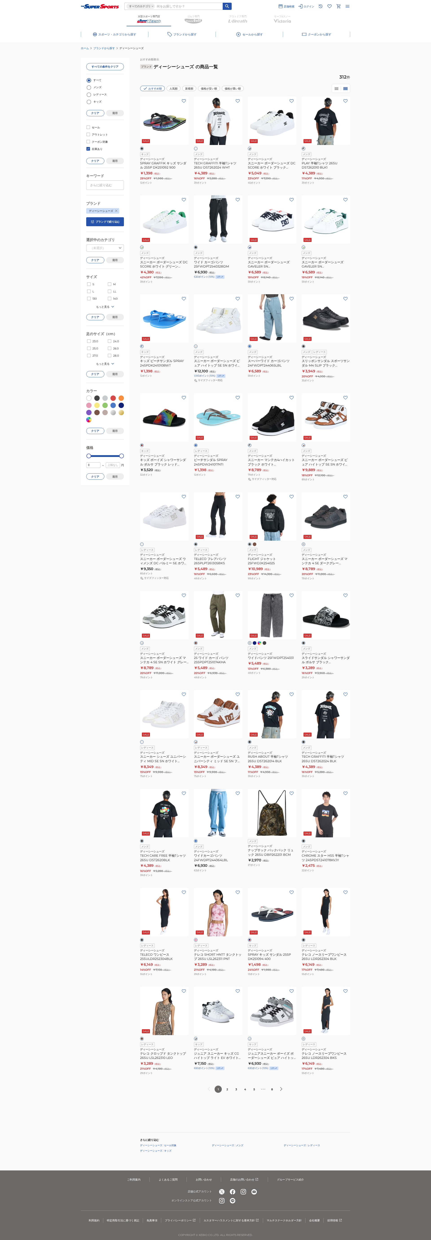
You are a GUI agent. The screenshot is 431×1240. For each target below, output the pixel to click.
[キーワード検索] (227, 6)
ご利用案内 (134, 1179)
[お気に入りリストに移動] (329, 6)
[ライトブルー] (249, 346)
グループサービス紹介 (290, 1179)
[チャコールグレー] (303, 1038)
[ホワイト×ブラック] (249, 148)
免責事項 (152, 1220)
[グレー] (249, 643)
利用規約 (94, 1220)
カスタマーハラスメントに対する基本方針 (229, 1220)
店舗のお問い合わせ (242, 1179)
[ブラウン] (142, 1038)
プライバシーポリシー (178, 1220)
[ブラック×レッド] (142, 445)
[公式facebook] (232, 1191)
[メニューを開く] (347, 6)
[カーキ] (254, 544)
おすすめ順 (155, 88)
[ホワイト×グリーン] (142, 247)
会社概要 (314, 1220)
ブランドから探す (104, 48)
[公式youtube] (254, 1191)
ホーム (85, 48)
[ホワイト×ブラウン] (303, 445)
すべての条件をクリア (105, 66)
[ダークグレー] (303, 544)
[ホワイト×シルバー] (196, 346)
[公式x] (221, 1191)
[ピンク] (196, 940)
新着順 (189, 88)
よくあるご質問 (168, 1179)
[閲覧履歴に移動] (320, 6)
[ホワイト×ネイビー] (249, 247)
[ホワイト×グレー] (142, 643)
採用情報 (332, 1220)
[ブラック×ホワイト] (303, 148)
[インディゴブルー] (259, 643)
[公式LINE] (232, 1200)
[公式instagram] (243, 1191)
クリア (95, 113)
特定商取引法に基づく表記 (123, 1220)
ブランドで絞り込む (108, 221)
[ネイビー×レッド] (249, 940)
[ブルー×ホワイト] (142, 346)
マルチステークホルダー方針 (284, 1220)
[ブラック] (142, 148)
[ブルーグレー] (254, 643)
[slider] (88, 456)
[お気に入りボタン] (184, 101)
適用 (115, 113)
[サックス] (196, 445)
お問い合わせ (204, 1179)
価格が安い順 (209, 88)
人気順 (173, 88)
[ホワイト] (196, 148)
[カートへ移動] (338, 6)
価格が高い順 (233, 88)
